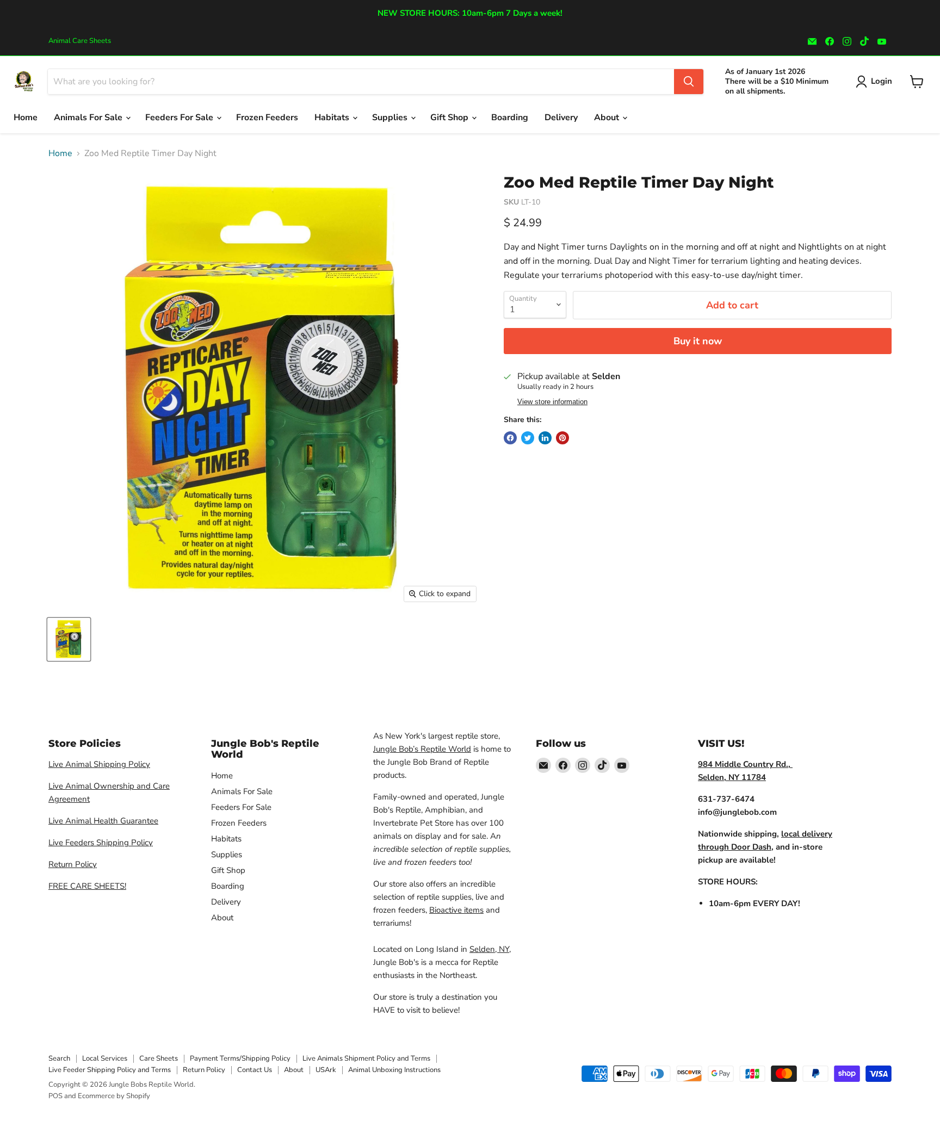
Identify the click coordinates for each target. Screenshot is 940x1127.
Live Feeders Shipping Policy (100, 842)
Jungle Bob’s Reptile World (422, 749)
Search (59, 1058)
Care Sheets (158, 1058)
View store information (552, 402)
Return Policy (72, 864)
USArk (326, 1070)
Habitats (332, 117)
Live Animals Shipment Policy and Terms (366, 1058)
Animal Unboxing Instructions (394, 1070)
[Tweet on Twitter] (527, 437)
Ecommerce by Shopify (114, 1096)
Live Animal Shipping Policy (99, 764)
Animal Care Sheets (79, 41)
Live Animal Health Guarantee (103, 820)
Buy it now (697, 341)
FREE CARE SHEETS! (87, 886)
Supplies (391, 117)
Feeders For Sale (180, 117)
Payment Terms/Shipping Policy (240, 1058)
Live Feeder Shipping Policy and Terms (109, 1070)
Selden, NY (489, 949)
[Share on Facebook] (510, 437)
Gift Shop (450, 117)
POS (55, 1096)
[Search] (688, 81)
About (607, 117)
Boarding (509, 117)
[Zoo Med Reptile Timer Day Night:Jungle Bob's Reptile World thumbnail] (68, 639)
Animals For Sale (89, 117)
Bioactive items (456, 910)
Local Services (104, 1058)
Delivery (561, 117)
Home (26, 117)
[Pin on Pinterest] (562, 437)
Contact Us (254, 1070)
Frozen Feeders (267, 117)
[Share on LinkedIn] (545, 437)
